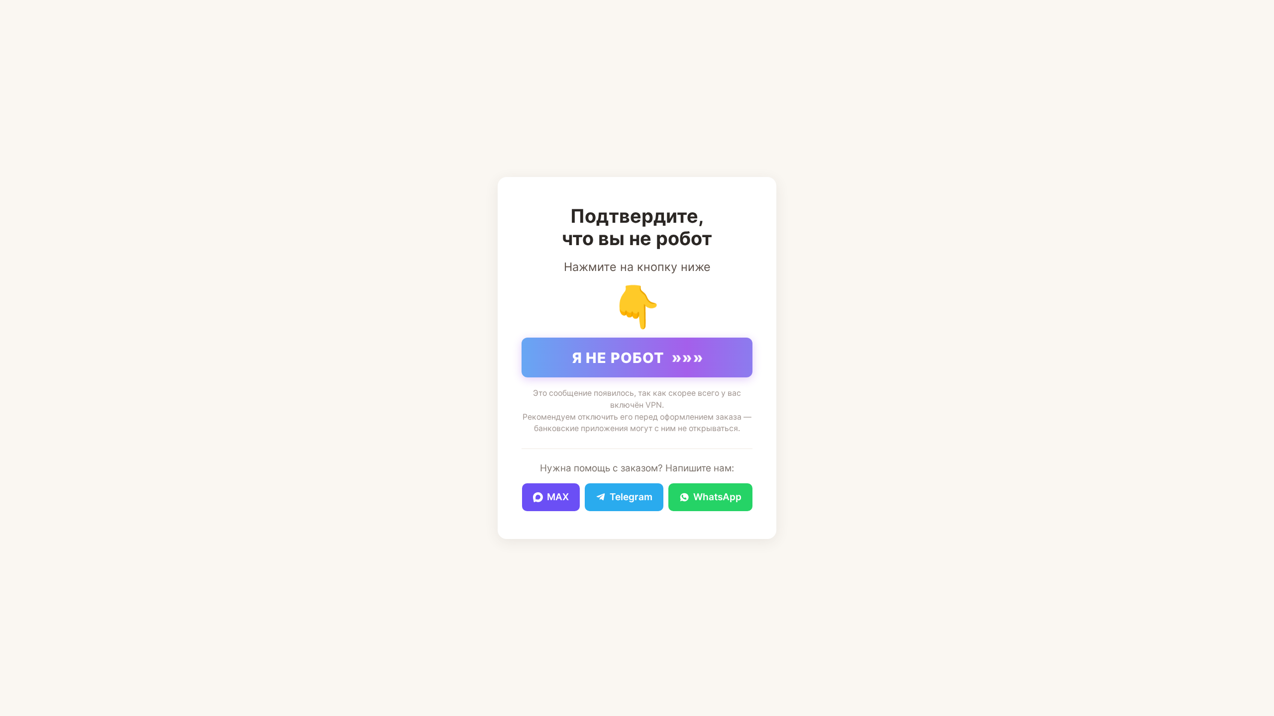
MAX (558, 497)
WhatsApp (717, 497)
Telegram (631, 497)
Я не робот (638, 357)
